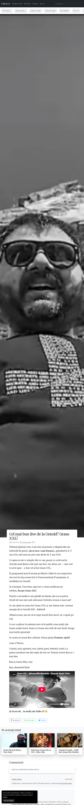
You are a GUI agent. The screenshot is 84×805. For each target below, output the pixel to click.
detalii (5, 797)
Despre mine (17, 4)
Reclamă (27, 4)
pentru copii (35, 11)
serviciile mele (66, 783)
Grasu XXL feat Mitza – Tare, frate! (12, 751)
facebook (16, 720)
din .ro (42, 4)
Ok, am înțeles (9, 801)
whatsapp (30, 720)
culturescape (50, 11)
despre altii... (21, 11)
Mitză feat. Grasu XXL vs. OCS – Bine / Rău (41, 751)
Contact (35, 4)
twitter (43, 720)
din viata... (7, 11)
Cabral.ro (5, 3)
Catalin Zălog (17, 779)
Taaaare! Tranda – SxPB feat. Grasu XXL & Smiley (69, 751)
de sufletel (65, 11)
